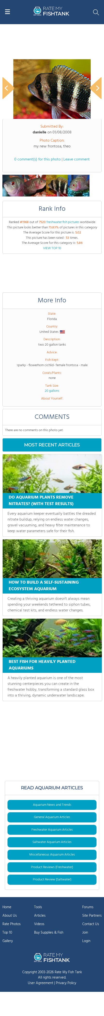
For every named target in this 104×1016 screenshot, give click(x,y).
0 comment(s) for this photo (37, 159)
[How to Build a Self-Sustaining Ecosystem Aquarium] (52, 558)
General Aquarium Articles (52, 817)
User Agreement (40, 983)
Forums (87, 907)
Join (85, 933)
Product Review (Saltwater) (52, 879)
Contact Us (90, 924)
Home (6, 907)
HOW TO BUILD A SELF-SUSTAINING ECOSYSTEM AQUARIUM (44, 585)
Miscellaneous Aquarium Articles (52, 854)
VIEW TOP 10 (52, 248)
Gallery (7, 941)
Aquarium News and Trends (52, 805)
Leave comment (76, 159)
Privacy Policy (66, 983)
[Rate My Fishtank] (51, 15)
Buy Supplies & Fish (48, 933)
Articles (39, 916)
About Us (9, 916)
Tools (38, 907)
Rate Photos (11, 924)
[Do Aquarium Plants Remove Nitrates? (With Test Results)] (52, 473)
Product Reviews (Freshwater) (52, 867)
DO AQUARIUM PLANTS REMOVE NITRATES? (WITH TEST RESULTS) (41, 500)
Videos (39, 924)
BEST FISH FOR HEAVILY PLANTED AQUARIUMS (42, 665)
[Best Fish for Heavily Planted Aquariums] (52, 638)
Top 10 (7, 933)
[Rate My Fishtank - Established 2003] (52, 957)
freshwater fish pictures (62, 222)
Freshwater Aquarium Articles (52, 830)
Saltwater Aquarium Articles (52, 842)
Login (86, 941)
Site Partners (92, 916)
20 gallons (52, 391)
